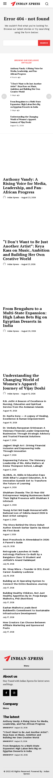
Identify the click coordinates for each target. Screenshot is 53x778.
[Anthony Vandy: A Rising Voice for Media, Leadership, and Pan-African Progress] (26, 157)
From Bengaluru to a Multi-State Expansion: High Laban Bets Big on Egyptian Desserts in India (25, 104)
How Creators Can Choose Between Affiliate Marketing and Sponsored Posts (24, 625)
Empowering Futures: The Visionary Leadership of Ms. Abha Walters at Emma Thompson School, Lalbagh (24, 463)
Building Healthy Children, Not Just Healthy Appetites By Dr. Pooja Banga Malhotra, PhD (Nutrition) (25, 596)
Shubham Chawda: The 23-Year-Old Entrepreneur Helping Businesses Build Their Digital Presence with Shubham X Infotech (26, 497)
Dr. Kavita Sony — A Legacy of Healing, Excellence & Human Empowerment (26, 417)
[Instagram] (14, 693)
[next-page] (49, 96)
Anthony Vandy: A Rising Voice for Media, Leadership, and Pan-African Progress (26, 71)
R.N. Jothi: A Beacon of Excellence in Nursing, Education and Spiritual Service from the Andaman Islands (24, 404)
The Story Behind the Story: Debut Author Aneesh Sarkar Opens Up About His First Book (26, 527)
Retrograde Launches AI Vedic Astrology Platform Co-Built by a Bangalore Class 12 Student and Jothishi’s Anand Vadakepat (22, 555)
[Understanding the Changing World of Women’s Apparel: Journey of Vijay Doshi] (26, 353)
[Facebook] (6, 693)
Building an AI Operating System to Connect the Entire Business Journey (25, 582)
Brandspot (8, 728)
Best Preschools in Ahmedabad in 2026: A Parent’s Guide (26, 541)
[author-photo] (5, 197)
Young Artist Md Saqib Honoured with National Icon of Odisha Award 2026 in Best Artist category (25, 513)
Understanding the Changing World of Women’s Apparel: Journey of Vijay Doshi (24, 119)
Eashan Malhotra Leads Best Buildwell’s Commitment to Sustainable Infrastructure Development (26, 610)
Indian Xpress (13, 197)
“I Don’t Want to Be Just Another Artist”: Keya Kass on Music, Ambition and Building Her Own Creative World (25, 87)
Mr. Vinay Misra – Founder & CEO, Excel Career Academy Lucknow (26, 570)
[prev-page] (4, 96)
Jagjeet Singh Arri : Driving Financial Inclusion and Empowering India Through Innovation (24, 448)
